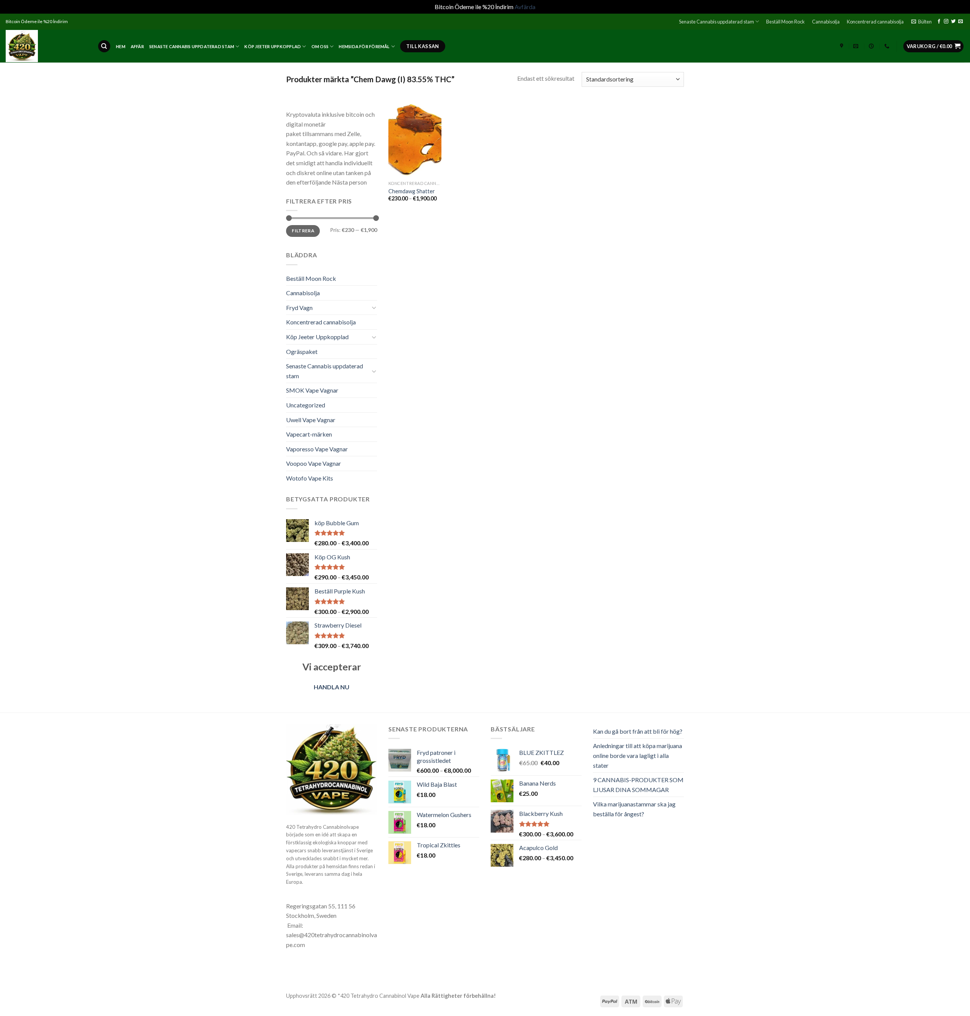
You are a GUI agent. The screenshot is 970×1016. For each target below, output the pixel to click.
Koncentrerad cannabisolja (875, 22)
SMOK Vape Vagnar (312, 390)
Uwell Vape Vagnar (310, 419)
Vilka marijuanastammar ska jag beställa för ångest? (634, 808)
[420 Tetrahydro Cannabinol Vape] (46, 46)
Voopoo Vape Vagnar (313, 463)
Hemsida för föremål (364, 46)
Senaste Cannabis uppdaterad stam (716, 22)
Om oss (320, 46)
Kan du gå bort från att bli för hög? (637, 731)
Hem (120, 46)
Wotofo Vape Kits (309, 478)
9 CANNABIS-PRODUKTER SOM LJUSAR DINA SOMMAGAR (638, 784)
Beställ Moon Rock (785, 22)
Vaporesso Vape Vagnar (317, 448)
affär (137, 46)
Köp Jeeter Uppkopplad (272, 46)
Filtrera (303, 230)
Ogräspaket (302, 351)
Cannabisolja (826, 22)
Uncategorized (305, 405)
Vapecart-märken (309, 434)
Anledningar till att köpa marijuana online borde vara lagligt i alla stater (637, 755)
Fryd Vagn (299, 307)
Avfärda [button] (525, 6)
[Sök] (104, 46)
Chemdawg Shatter (411, 191)
